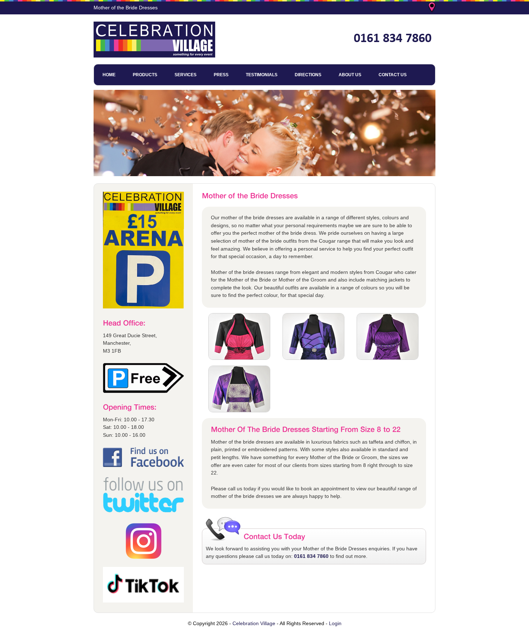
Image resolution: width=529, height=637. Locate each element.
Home (109, 74)
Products (145, 74)
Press (221, 74)
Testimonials (261, 74)
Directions (308, 74)
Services (185, 74)
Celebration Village (253, 623)
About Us (350, 74)
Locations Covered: (432, 8)
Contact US (393, 74)
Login (335, 623)
